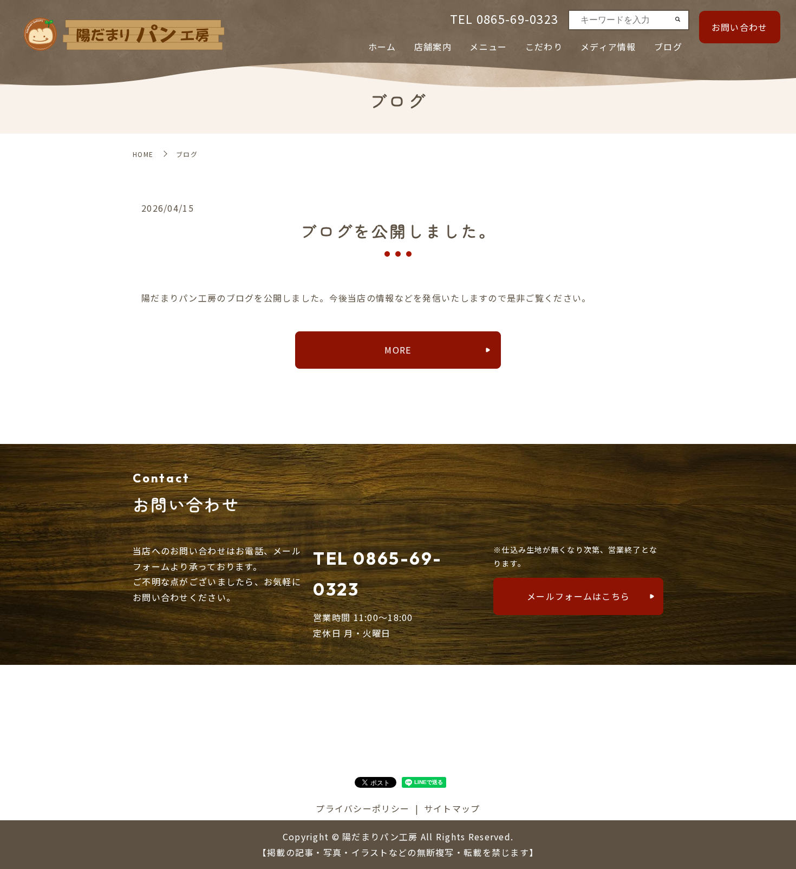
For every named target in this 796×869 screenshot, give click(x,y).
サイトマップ (452, 808)
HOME (143, 154)
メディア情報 (608, 46)
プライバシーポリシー (362, 808)
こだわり (544, 46)
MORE (397, 349)
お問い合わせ (740, 27)
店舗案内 (433, 46)
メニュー (488, 46)
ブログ (668, 46)
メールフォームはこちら (578, 596)
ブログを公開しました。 (398, 231)
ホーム (382, 46)
